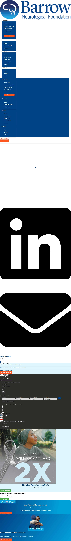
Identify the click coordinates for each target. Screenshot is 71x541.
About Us (5, 51)
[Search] (0, 362)
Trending (5, 67)
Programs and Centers (8, 45)
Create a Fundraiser (8, 28)
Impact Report (7, 48)
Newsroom (6, 73)
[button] (35, 167)
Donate (9, 36)
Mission (5, 54)
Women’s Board (7, 59)
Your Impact (5, 40)
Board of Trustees (7, 57)
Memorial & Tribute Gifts (9, 26)
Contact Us (6, 64)
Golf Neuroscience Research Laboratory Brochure (13, 367)
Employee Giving (7, 30)
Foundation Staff (7, 62)
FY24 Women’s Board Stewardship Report (10, 365)
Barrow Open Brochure (6, 370)
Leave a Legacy (7, 23)
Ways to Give (5, 20)
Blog (5, 71)
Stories (5, 43)
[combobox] (35, 360)
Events (5, 75)
